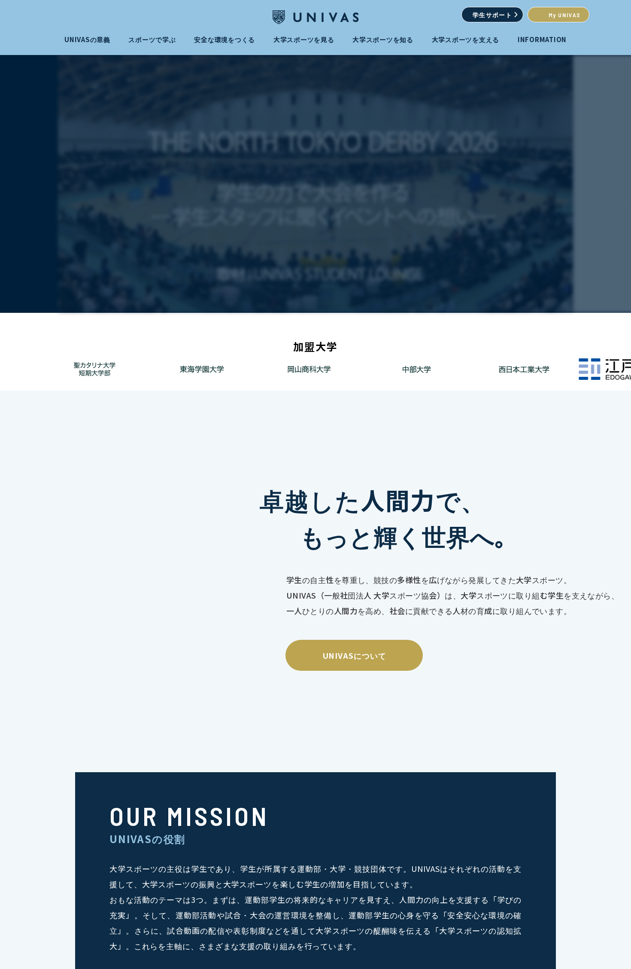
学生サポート (492, 14)
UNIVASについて (354, 655)
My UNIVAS (565, 14)
